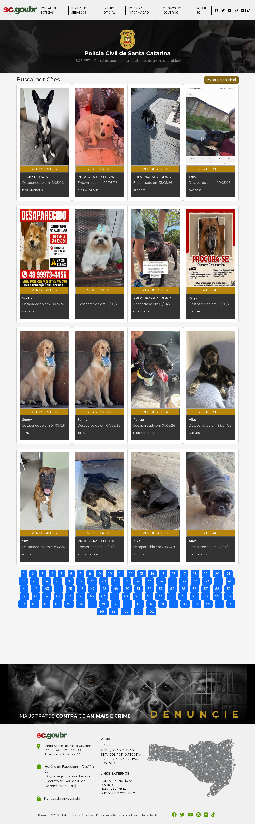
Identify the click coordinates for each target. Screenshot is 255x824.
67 (103, 596)
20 (217, 574)
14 (152, 574)
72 (160, 596)
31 (126, 581)
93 (185, 604)
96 (219, 604)
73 (172, 596)
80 (34, 604)
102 (151, 611)
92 (174, 604)
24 (46, 581)
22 (23, 581)
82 (57, 604)
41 (24, 589)
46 (81, 589)
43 (47, 589)
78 (229, 596)
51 (138, 589)
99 (114, 611)
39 (219, 581)
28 (92, 581)
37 (195, 581)
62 (47, 596)
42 (35, 589)
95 (208, 604)
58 (217, 589)
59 (229, 589)
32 (138, 581)
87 (116, 604)
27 (80, 581)
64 (69, 596)
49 (116, 589)
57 (206, 589)
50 (127, 589)
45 (70, 589)
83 (69, 604)
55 (183, 589)
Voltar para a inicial (221, 80)
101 (138, 611)
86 (104, 604)
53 (161, 589)
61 (35, 596)
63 (58, 596)
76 (206, 596)
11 (120, 574)
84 (81, 604)
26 (69, 581)
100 (126, 611)
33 (149, 581)
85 (92, 604)
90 (151, 604)
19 (206, 574)
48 (104, 589)
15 (163, 574)
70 (137, 596)
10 (110, 574)
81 (46, 604)
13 (141, 574)
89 (139, 604)
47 (93, 589)
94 (197, 604)
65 (80, 596)
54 (172, 589)
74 (183, 596)
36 (184, 581)
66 (92, 596)
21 (228, 574)
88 (127, 604)
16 (173, 574)
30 (115, 581)
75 (194, 596)
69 (126, 596)
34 (161, 581)
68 (115, 596)
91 (162, 604)
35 (172, 581)
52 (149, 589)
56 (194, 589)
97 (231, 604)
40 (230, 581)
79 (23, 604)
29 (104, 581)
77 (217, 596)
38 (207, 581)
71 (148, 596)
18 (195, 574)
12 (130, 574)
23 (35, 581)
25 (58, 581)
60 (25, 596)
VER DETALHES (44, 169)
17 (184, 574)
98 (102, 611)
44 (59, 589)
